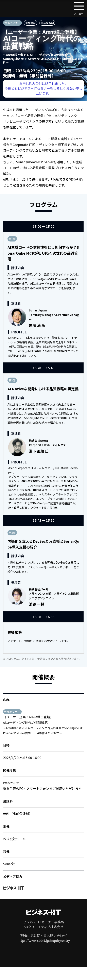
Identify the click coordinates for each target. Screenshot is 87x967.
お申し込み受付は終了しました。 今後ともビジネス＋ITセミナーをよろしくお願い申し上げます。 (43, 88)
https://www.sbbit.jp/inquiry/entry (43, 940)
